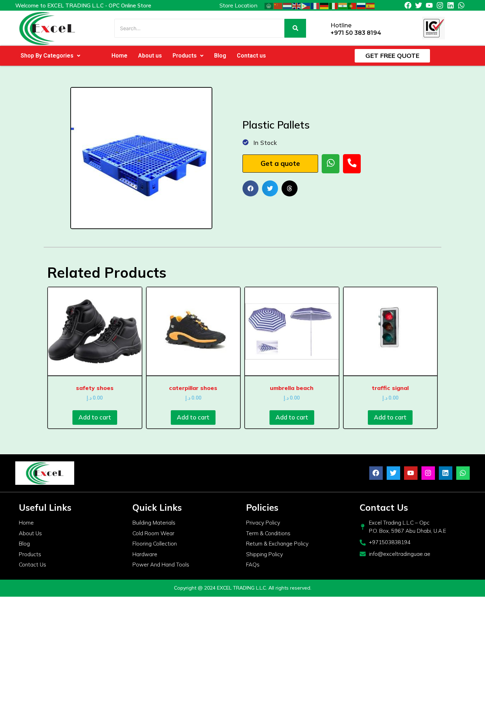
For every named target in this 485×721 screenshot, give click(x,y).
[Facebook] (408, 5)
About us (150, 55)
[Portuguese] (352, 5)
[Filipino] (306, 5)
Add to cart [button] (94, 417)
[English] (296, 5)
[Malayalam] (343, 5)
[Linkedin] (450, 5)
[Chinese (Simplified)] (278, 5)
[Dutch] (287, 5)
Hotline (341, 25)
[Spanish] (370, 5)
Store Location (238, 5)
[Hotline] (322, 28)
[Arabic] (269, 5)
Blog (220, 55)
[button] (50, 56)
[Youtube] (429, 5)
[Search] (295, 28)
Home (119, 55)
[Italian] (333, 5)
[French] (315, 5)
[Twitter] (418, 5)
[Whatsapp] (461, 5)
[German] (324, 5)
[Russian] (361, 5)
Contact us (251, 55)
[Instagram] (440, 5)
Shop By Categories (47, 55)
